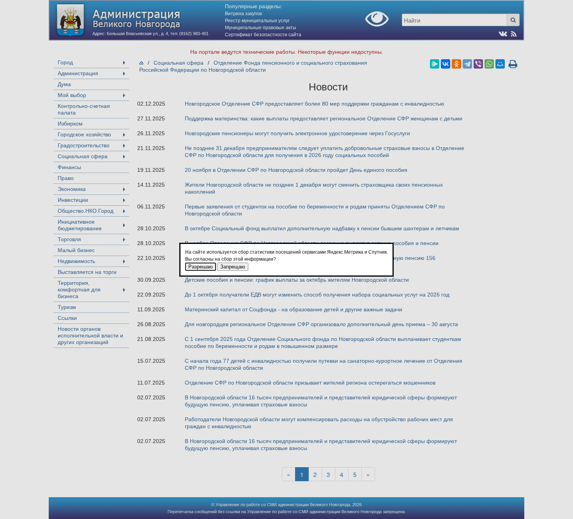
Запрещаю (232, 267)
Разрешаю (200, 267)
